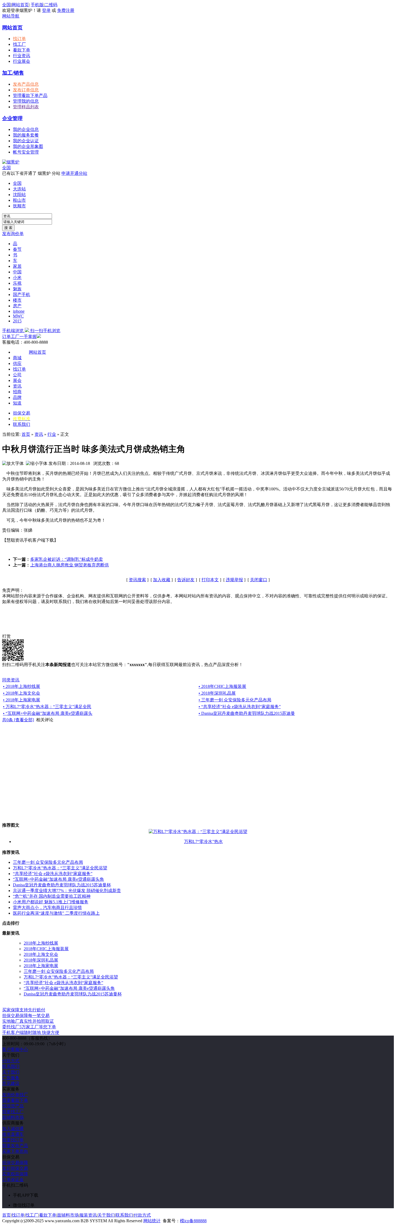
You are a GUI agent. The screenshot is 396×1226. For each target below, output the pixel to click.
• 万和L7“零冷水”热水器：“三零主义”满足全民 (47, 706)
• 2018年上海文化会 (21, 693)
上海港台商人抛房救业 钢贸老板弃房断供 (69, 565)
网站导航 (10, 16)
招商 (17, 391)
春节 (17, 249)
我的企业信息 (26, 129)
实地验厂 (28, 1021)
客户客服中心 (15, 1049)
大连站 (19, 189)
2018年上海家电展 (41, 965)
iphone (19, 311)
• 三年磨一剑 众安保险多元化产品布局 (235, 700)
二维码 (50, 4)
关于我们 (10, 1072)
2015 (17, 321)
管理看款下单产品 (30, 95)
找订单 (19, 38)
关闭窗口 (258, 579)
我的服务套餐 (26, 135)
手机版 (37, 4)
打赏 (6, 636)
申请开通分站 (74, 173)
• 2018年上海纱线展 (21, 686)
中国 (17, 272)
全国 (6, 167)
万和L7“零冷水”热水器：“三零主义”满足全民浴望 (60, 868)
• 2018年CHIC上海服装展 (222, 686)
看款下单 (21, 50)
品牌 (17, 397)
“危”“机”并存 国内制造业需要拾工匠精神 (52, 896)
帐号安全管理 (26, 152)
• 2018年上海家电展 (21, 700)
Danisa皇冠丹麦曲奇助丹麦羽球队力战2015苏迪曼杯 (62, 885)
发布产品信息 (26, 84)
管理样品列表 (26, 107)
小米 (17, 277)
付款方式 (10, 1060)
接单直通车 (13, 1134)
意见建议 (10, 1083)
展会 (17, 380)
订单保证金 (13, 1179)
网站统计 (152, 1220)
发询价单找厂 (15, 1094)
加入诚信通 (13, 1128)
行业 (51, 434)
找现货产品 (13, 1106)
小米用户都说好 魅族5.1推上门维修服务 (50, 902)
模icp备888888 (193, 1220)
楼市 (17, 300)
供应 (17, 363)
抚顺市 (19, 206)
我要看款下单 (15, 1100)
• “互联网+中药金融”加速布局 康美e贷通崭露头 (47, 713)
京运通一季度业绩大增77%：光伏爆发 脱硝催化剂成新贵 (67, 890)
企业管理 (12, 118)
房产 (17, 306)
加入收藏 (161, 579)
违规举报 (234, 579)
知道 (17, 403)
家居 (17, 266)
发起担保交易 (15, 1168)
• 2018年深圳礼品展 (217, 693)
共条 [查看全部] (18, 720)
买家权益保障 (15, 1174)
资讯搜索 (137, 579)
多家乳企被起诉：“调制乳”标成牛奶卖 (66, 559)
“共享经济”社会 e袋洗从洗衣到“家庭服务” (52, 873)
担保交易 (21, 413)
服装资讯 (88, 1215)
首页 (26, 434)
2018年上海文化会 (41, 954)
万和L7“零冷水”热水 (203, 841)
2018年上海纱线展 (41, 943)
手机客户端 (30, 1032)
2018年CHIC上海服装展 (46, 948)
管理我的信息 (26, 101)
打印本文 (210, 579)
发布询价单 (13, 233)
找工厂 (19, 44)
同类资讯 (10, 680)
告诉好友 (185, 579)
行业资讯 (21, 55)
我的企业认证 (26, 140)
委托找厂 (29, 1027)
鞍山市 (19, 200)
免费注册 (65, 10)
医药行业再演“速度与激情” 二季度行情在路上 (56, 913)
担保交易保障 (15, 1162)
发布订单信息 (26, 90)
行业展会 (21, 61)
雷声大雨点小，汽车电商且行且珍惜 (47, 907)
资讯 (17, 386)
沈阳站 (19, 194)
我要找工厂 (13, 1111)
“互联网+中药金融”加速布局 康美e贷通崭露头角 (58, 879)
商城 (17, 358)
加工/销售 (13, 73)
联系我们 (21, 424)
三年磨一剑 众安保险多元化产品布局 (48, 862)
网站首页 (20, 4)
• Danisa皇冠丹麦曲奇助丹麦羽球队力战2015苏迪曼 (247, 713)
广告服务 (10, 1077)
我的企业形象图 (28, 146)
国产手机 (21, 294)
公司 (17, 374)
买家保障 (23, 1010)
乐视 (17, 283)
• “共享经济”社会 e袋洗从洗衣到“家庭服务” (240, 706)
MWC (18, 316)
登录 (46, 10)
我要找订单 (13, 1140)
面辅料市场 (13, 1117)
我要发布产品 (15, 1145)
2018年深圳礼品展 (41, 960)
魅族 (17, 289)
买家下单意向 (15, 1151)
